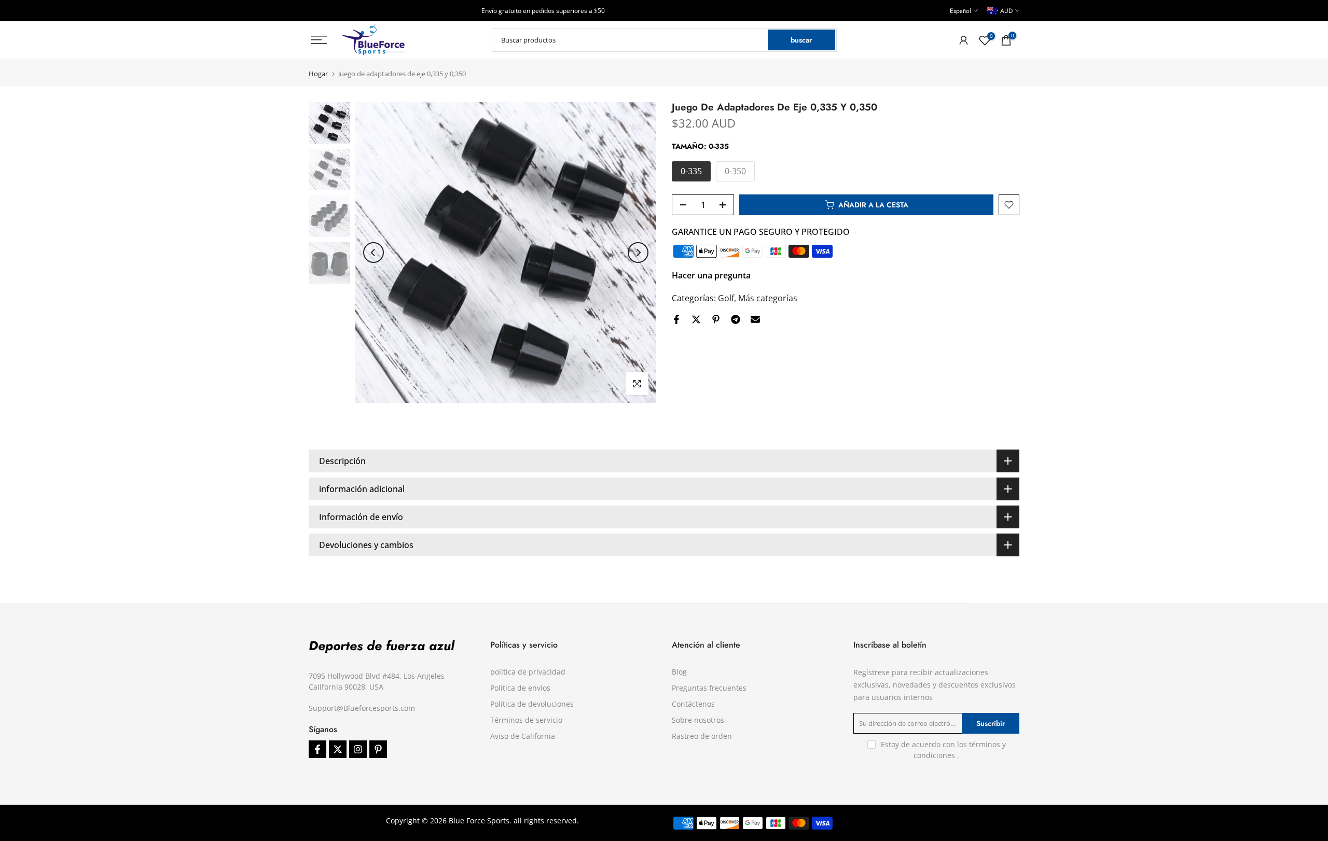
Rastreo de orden (702, 736)
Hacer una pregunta (711, 275)
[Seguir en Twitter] (338, 749)
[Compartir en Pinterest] (716, 319)
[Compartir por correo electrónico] (755, 319)
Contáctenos (693, 704)
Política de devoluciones (532, 704)
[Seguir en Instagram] (358, 749)
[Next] (638, 252)
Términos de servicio (526, 720)
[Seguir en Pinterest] (378, 749)
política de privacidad (527, 672)
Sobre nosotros (698, 720)
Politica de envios (520, 688)
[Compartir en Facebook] (676, 319)
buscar (801, 40)
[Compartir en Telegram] (735, 319)
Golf (726, 298)
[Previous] (373, 252)
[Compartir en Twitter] (696, 319)
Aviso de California (522, 736)
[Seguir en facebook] (317, 749)
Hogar (318, 74)
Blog (679, 672)
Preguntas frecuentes (709, 688)
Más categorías (767, 298)
